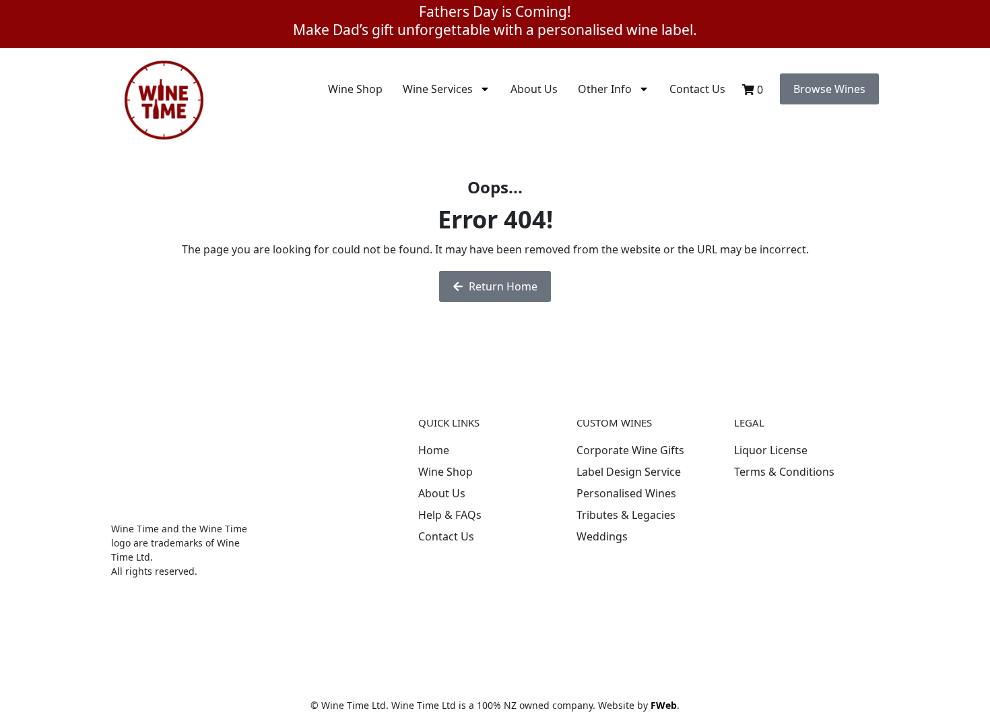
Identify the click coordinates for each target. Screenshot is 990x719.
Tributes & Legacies (625, 515)
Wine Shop (355, 89)
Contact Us (697, 89)
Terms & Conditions (784, 471)
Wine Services (438, 89)
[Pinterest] (472, 573)
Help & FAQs (450, 515)
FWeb (664, 705)
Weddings (602, 536)
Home (433, 450)
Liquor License (770, 450)
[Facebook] (435, 573)
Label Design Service (628, 471)
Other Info (605, 89)
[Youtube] (435, 607)
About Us (534, 89)
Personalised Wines (626, 493)
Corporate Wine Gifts (630, 450)
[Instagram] (509, 573)
